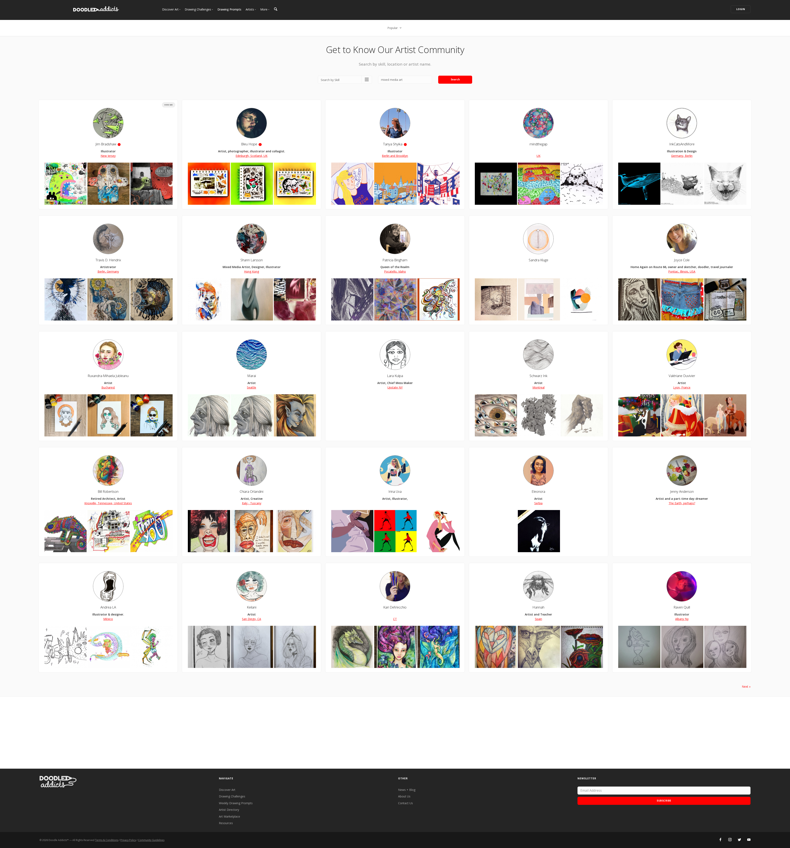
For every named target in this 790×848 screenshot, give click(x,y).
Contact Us (405, 803)
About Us (404, 796)
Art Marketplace (229, 816)
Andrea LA (108, 607)
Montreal (538, 387)
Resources (226, 823)
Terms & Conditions (106, 840)
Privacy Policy (128, 840)
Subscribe (664, 800)
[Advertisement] (395, 732)
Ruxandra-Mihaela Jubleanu (108, 375)
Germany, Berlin (681, 156)
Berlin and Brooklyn (395, 156)
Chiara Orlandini (251, 491)
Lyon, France (681, 387)
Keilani (251, 607)
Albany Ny (682, 619)
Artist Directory (229, 810)
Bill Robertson (108, 491)
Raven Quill (682, 607)
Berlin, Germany (108, 271)
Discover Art (227, 790)
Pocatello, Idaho (395, 271)
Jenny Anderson (682, 491)
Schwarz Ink (538, 375)
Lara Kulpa (395, 375)
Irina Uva (395, 491)
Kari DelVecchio (395, 607)
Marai (251, 375)
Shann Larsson (251, 260)
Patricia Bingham (394, 260)
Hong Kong (251, 271)
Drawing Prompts (229, 9)
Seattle (251, 387)
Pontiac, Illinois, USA (681, 271)
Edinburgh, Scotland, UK (251, 156)
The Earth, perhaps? (682, 503)
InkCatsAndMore (682, 144)
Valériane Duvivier (682, 375)
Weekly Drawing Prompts (236, 803)
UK (538, 156)
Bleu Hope (249, 144)
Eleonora (538, 491)
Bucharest (108, 387)
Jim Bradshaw (105, 144)
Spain (538, 619)
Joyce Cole (682, 260)
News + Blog (406, 790)
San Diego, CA (251, 619)
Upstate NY (395, 387)
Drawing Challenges (232, 796)
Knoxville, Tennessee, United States (108, 503)
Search (455, 79)
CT (395, 619)
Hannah (538, 607)
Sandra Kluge (538, 260)
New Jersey (108, 156)
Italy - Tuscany (251, 503)
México (108, 619)
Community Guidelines (151, 840)
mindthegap (538, 144)
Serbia (538, 503)
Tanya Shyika (392, 144)
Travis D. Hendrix (108, 260)
